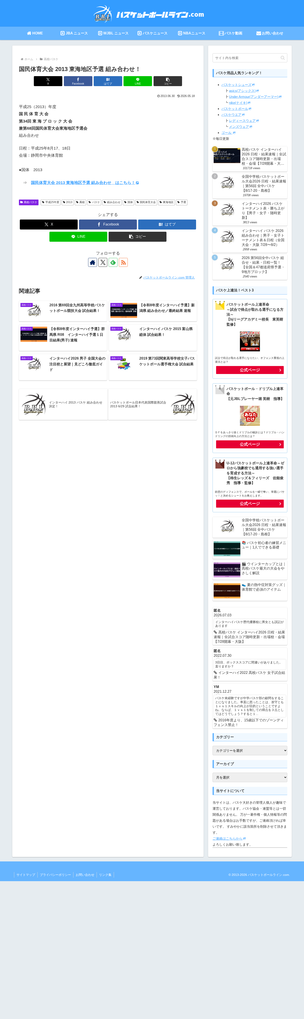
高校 (82, 202)
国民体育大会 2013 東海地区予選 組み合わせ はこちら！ (83, 182)
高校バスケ (30, 202)
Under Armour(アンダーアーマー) (253, 97)
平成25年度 (52, 202)
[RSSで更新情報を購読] (123, 262)
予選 (183, 202)
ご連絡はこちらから (228, 838)
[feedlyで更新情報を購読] (113, 262)
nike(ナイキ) (238, 103)
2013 (69, 202)
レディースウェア (242, 121)
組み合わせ (113, 202)
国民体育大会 (148, 202)
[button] (168, 81)
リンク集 (105, 875)
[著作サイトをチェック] (92, 262)
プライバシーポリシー (55, 875)
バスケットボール (234, 109)
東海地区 (168, 202)
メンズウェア (239, 127)
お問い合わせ (85, 875)
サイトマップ (25, 875)
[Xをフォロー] (102, 262)
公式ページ (250, 370)
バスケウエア (231, 115)
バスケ (96, 202)
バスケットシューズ (236, 85)
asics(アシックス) (242, 91)
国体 (130, 202)
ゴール (226, 133)
